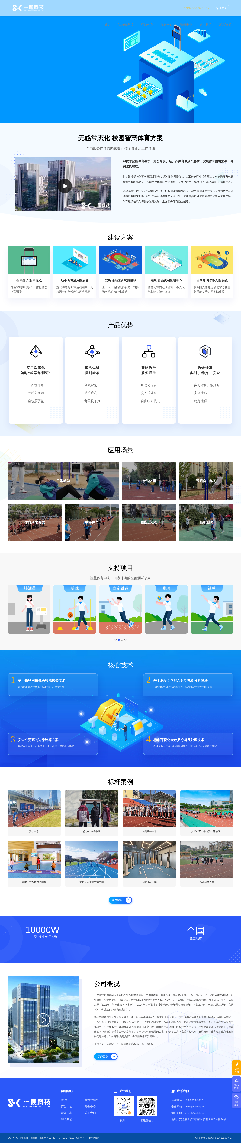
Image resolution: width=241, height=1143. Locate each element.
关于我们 (90, 1112)
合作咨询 (221, 9)
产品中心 (66, 1106)
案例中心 (90, 1106)
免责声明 (79, 1138)
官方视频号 (92, 1100)
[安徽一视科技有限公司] (28, 9)
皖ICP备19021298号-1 (220, 1138)
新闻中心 (66, 1112)
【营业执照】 (94, 1138)
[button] (11, 609)
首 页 (64, 1100)
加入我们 (66, 1119)
